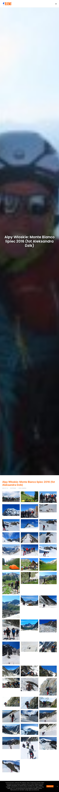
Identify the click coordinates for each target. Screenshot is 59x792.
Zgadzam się (50, 786)
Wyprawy (13, 488)
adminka (24, 488)
